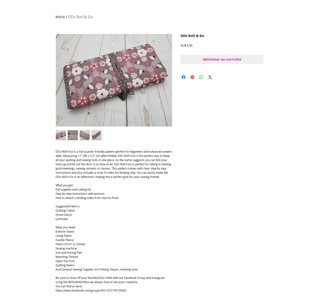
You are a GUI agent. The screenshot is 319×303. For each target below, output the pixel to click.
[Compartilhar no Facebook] (183, 77)
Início (60, 16)
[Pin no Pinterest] (192, 77)
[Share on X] (210, 77)
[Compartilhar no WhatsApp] (201, 77)
